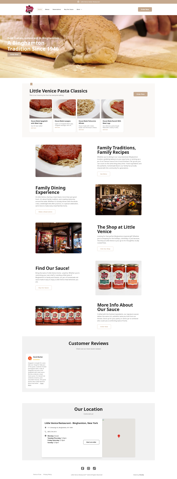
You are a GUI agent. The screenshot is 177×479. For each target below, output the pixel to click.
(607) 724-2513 (52, 431)
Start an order (91, 442)
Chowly (141, 475)
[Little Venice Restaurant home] (29, 9)
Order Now (145, 9)
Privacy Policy (47, 474)
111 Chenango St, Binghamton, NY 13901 (60, 427)
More (78, 9)
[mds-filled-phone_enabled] (94, 468)
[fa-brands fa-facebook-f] (82, 468)
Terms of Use (37, 474)
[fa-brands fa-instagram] (88, 468)
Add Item (33, 128)
